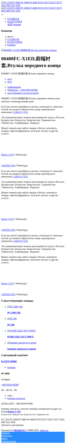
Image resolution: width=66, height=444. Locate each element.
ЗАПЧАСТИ (8, 165)
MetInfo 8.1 (20, 430)
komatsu (11, 45)
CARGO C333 (20, 112)
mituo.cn (44, 430)
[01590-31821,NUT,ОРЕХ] (21, 330)
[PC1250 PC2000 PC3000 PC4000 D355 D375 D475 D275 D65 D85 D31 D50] (33, 6)
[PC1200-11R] (15, 306)
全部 (9, 24)
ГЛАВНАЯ (13, 18)
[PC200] (12, 318)
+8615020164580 (10, 384)
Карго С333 (7, 154)
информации (14, 87)
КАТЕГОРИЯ (14, 42)
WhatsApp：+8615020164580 (22, 90)
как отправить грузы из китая (22, 93)
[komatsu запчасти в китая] (21, 342)
